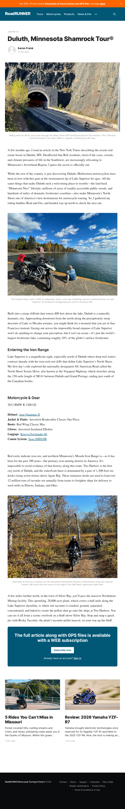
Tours (40, 14)
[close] (121, 3)
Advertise (95, 782)
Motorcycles (53, 14)
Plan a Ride (108, 782)
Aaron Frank (25, 48)
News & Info (84, 14)
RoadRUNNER (17, 13)
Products (69, 14)
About (73, 782)
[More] (96, 14)
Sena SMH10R (37, 439)
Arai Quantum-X (29, 414)
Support (83, 782)
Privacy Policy (98, 786)
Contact (63, 782)
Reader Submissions (79, 786)
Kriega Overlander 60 (33, 434)
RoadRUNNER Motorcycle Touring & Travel (24, 782)
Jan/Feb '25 (13, 32)
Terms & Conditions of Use (87, 790)
